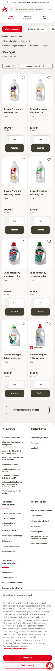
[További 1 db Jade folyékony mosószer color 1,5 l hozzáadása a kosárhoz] (22, 303)
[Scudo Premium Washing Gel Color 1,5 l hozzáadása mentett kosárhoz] (23, 77)
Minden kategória (12, 29)
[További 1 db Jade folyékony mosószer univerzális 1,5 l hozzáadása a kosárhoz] (48, 303)
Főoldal (5, 36)
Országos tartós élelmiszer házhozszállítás (13, 458)
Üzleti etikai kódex (9, 530)
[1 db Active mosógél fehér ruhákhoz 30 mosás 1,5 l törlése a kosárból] (7, 384)
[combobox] (27, 9)
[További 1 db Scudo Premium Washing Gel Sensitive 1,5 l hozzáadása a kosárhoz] (48, 139)
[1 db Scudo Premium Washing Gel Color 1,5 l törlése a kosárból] (7, 139)
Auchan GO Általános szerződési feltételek (39, 537)
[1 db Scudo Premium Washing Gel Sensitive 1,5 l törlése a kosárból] (32, 139)
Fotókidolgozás (37, 532)
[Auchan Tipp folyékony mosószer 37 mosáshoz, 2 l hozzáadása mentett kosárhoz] (49, 323)
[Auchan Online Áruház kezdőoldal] (4, 9)
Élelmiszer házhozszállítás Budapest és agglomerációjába (12, 444)
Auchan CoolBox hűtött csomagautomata (11, 452)
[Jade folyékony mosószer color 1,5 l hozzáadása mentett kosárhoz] (23, 241)
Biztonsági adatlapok (39, 543)
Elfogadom (27, 658)
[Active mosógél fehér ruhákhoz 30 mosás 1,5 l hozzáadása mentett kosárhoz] (23, 323)
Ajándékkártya (36, 516)
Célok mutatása (27, 665)
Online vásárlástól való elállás (11, 492)
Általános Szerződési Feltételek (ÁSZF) (10, 477)
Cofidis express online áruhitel (11, 470)
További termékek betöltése (26, 410)
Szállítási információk (11, 438)
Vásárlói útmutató (9, 577)
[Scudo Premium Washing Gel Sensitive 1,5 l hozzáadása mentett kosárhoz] (49, 77)
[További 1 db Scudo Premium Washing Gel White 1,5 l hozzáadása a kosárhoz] (48, 221)
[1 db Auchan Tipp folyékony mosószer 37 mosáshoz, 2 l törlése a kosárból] (32, 384)
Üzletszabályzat (8, 552)
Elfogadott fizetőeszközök (12, 583)
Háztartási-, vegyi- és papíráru (14, 46)
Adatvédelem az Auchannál (9, 524)
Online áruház (17, 36)
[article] (14, 114)
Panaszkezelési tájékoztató (13, 588)
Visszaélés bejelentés (11, 546)
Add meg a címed (30, 2)
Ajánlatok (34, 448)
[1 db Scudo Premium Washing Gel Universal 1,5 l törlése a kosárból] (7, 221)
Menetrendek (36, 526)
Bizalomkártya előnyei (39, 438)
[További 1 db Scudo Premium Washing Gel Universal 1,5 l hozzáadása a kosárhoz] (22, 221)
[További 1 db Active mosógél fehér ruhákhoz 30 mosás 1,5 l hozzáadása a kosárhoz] (22, 384)
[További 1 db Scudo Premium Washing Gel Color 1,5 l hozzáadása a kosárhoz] (22, 139)
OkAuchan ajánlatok (36, 29)
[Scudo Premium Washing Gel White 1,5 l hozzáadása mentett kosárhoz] (49, 159)
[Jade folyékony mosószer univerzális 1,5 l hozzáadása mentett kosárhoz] (49, 241)
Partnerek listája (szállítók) (15, 649)
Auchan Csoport (8, 519)
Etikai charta (7, 541)
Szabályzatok (36, 443)
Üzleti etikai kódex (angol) (12, 536)
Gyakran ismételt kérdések (41, 510)
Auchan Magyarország (11, 513)
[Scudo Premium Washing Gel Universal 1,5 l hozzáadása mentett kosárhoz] (23, 159)
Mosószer (34, 46)
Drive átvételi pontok (10, 465)
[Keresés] (12, 9)
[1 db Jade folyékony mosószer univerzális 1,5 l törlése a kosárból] (32, 303)
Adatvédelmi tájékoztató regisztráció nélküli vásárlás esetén (12, 484)
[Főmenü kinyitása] (50, 9)
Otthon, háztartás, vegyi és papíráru (16, 41)
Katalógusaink (7, 572)
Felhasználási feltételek (40, 521)
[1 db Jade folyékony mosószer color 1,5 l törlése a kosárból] (7, 303)
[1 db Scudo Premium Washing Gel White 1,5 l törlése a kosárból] (32, 221)
